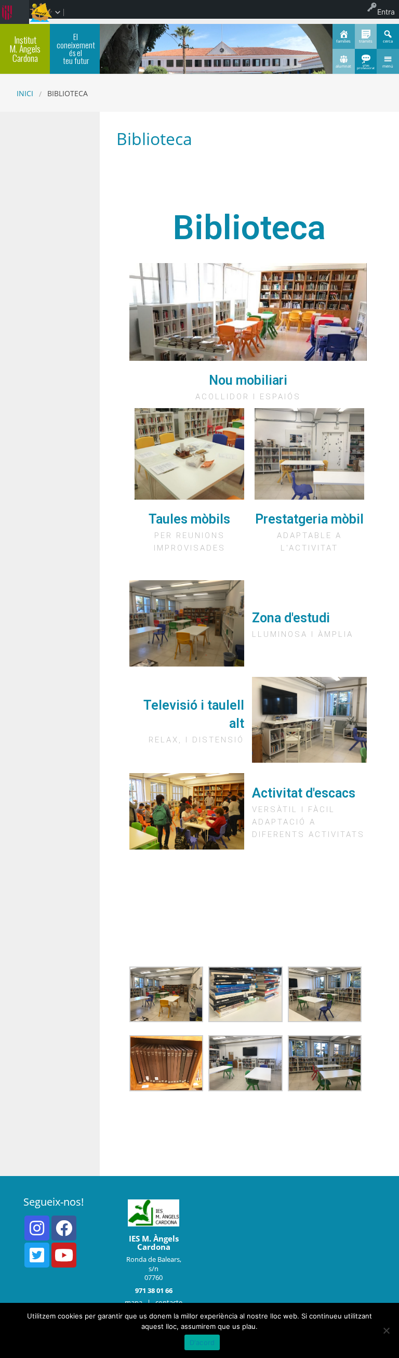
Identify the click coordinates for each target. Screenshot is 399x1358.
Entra (386, 11)
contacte (168, 1302)
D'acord (202, 1342)
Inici (25, 93)
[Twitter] (36, 1255)
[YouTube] (63, 1255)
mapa (133, 1302)
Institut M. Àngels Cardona (25, 48)
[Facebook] (63, 1228)
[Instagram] (36, 1228)
